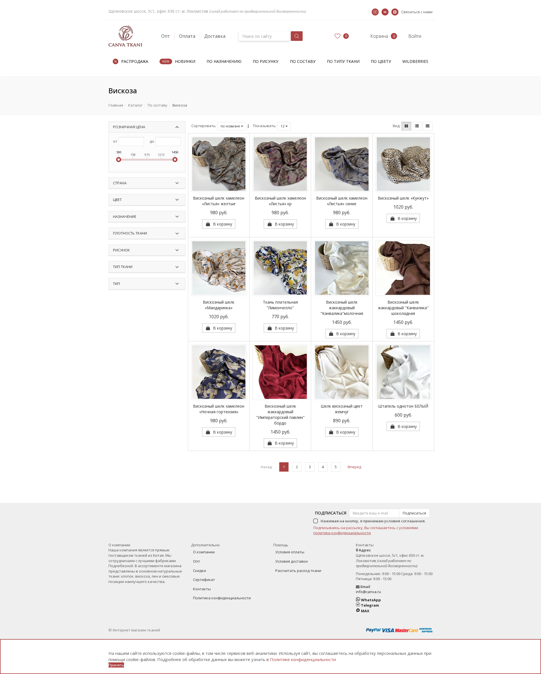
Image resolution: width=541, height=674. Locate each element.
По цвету (381, 61)
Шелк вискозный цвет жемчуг (342, 408)
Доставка (214, 36)
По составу (303, 61)
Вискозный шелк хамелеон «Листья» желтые (218, 200)
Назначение (124, 216)
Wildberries (415, 61)
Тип (116, 283)
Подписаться (330, 513)
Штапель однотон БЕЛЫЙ (403, 406)
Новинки (185, 61)
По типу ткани (343, 61)
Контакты (202, 588)
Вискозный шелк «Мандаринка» (218, 304)
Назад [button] (266, 466)
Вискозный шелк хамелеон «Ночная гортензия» (218, 408)
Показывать (264, 125)
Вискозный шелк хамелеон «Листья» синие (341, 200)
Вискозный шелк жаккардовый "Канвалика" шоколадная (403, 307)
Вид (396, 125)
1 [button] (284, 466)
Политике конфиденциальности (303, 659)
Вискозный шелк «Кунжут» (403, 198)
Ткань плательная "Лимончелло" (280, 304)
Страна (120, 182)
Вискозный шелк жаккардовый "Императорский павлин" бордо (280, 414)
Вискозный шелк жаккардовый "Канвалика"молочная (341, 307)
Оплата (187, 36)
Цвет (117, 199)
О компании (204, 551)
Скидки (199, 570)
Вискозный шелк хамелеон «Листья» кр (280, 200)
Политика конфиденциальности (222, 597)
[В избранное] (206, 224)
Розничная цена (129, 126)
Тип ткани (122, 266)
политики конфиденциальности (342, 532)
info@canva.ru (368, 591)
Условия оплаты (289, 551)
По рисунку (265, 61)
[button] (374, 36)
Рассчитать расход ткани (298, 570)
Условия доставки (291, 561)
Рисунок (121, 250)
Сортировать (203, 125)
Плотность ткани (130, 233)
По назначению (224, 61)
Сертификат (204, 579)
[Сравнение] (230, 224)
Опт (165, 36)
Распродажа (134, 61)
